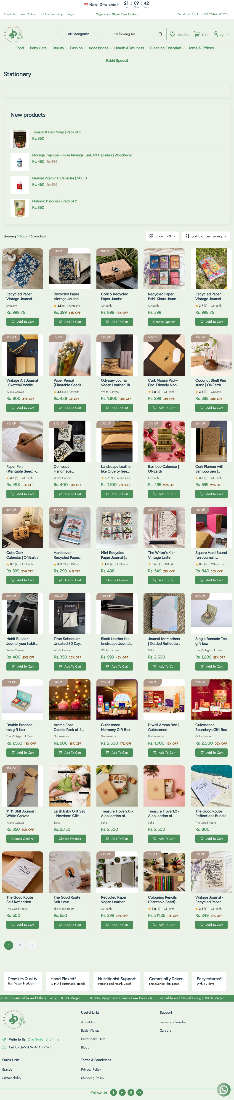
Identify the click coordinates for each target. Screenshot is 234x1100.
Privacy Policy (91, 1069)
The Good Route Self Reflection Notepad (19, 902)
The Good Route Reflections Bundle (210, 813)
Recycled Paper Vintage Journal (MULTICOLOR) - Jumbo (209, 301)
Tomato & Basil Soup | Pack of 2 (56, 132)
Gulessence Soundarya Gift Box (211, 727)
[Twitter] (122, 1092)
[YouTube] (139, 1092)
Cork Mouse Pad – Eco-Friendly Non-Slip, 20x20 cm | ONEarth (163, 387)
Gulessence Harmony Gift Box (115, 727)
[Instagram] (131, 1092)
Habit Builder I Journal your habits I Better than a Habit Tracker (21, 646)
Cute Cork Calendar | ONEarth (22, 555)
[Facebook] (113, 1092)
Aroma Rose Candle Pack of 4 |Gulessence (68, 730)
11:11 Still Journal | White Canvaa (21, 813)
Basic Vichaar (28, 14)
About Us (9, 14)
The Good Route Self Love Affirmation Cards (68, 902)
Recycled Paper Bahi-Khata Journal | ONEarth (163, 299)
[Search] (161, 34)
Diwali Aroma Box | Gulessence (163, 727)
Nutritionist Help (93, 1038)
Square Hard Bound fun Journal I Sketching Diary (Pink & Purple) (211, 559)
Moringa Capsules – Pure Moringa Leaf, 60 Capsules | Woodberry (82, 155)
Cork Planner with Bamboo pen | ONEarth (209, 471)
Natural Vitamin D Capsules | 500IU (59, 178)
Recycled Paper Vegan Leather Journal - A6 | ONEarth (113, 904)
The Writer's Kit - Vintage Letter (162, 555)
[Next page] (31, 945)
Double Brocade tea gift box (19, 727)
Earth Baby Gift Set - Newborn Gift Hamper (69, 816)
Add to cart (25, 321)
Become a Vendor (173, 1022)
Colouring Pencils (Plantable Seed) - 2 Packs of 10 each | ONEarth (163, 904)
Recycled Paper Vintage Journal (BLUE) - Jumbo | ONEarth (20, 301)
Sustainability (11, 1077)
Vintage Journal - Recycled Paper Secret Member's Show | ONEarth (209, 904)
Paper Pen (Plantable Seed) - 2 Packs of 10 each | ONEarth (21, 473)
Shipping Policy (92, 1077)
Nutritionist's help (52, 14)
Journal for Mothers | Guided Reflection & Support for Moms (164, 646)
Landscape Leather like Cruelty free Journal (116, 471)
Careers (165, 1030)
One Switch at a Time (43, 1039)
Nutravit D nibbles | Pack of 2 (54, 201)
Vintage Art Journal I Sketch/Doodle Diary (22, 385)
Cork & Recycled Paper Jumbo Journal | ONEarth (115, 299)
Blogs (70, 14)
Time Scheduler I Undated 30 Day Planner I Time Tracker (67, 646)
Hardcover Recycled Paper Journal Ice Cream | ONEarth (69, 559)
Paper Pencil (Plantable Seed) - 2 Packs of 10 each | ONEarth (69, 387)
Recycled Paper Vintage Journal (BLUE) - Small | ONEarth (67, 301)
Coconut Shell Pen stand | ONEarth (210, 382)
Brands (7, 1069)
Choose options (164, 321)
